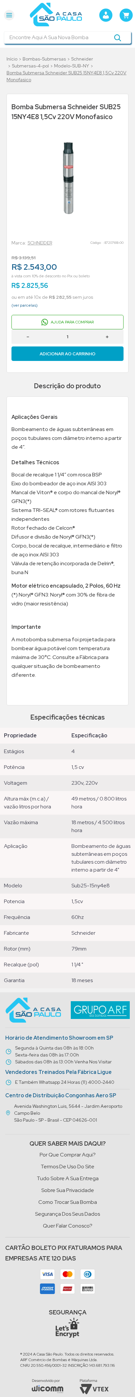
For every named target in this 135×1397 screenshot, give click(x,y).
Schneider (82, 59)
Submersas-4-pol (30, 66)
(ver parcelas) (24, 305)
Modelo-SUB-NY (71, 66)
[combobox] (67, 37)
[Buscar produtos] (117, 37)
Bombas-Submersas (44, 59)
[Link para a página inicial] (12, 59)
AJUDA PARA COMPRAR (72, 322)
